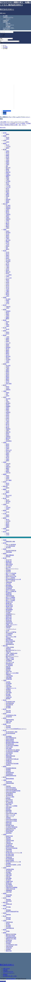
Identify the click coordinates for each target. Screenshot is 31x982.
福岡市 (7, 527)
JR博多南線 (9, 947)
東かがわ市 (9, 495)
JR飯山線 (8, 722)
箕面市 (7, 422)
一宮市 (7, 336)
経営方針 (8, 23)
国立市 (7, 188)
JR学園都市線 (9, 795)
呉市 (7, 506)
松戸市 (7, 243)
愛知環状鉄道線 (10, 744)
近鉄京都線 (9, 878)
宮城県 (4, 136)
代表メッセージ (10, 25)
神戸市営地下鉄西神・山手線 (13, 864)
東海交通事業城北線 (11, 737)
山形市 (7, 142)
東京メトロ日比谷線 (11, 573)
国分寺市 (8, 167)
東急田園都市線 (10, 644)
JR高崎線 (8, 706)
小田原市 (8, 214)
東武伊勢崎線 (9, 609)
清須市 (7, 344)
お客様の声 (6, 20)
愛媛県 (4, 489)
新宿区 (7, 200)
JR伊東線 (8, 769)
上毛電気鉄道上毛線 (11, 715)
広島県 (4, 504)
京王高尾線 (9, 635)
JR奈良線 (8, 899)
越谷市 (7, 294)
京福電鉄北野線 (10, 869)
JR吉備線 (8, 919)
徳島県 (4, 913)
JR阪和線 (8, 786)
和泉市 (7, 435)
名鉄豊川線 (9, 760)
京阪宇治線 (9, 875)
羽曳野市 (8, 429)
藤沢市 (7, 223)
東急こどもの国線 (10, 574)
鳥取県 (4, 510)
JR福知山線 (9, 857)
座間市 (7, 216)
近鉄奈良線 (9, 901)
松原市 (7, 418)
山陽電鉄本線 (9, 843)
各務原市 (8, 389)
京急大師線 (9, 677)
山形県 (4, 140)
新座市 (7, 258)
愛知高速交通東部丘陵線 (12, 742)
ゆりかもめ (9, 559)
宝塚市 (7, 448)
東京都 (4, 149)
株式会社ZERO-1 (7, 9)
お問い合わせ (6, 29)
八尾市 (7, 421)
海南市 (7, 487)
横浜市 (7, 213)
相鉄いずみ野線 (10, 657)
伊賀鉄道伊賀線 (10, 783)
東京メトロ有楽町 (10, 600)
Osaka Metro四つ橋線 (11, 813)
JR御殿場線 (9, 679)
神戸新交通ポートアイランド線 (14, 852)
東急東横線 (9, 626)
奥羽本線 (8, 556)
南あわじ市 (9, 450)
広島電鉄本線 (9, 922)
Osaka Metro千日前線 (11, 821)
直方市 (7, 522)
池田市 (7, 404)
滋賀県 (4, 474)
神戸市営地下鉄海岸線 (11, 848)
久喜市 (7, 276)
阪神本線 (8, 798)
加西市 (7, 460)
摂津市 (7, 433)
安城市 (7, 338)
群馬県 (4, 309)
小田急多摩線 (9, 676)
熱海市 (7, 377)
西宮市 (7, 445)
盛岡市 (7, 134)
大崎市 (7, 139)
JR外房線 (8, 695)
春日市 (7, 519)
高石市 (7, 439)
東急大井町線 (9, 564)
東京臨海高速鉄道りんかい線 (13, 579)
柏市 (7, 247)
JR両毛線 (8, 712)
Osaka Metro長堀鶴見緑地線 (13, 790)
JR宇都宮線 (9, 588)
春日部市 (8, 261)
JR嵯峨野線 (9, 890)
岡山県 (4, 498)
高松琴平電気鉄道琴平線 (12, 911)
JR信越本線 (9, 716)
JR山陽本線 (9, 845)
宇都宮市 (8, 306)
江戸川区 (8, 185)
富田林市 (8, 412)
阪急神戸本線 (9, 836)
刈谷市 (7, 362)
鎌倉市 (7, 226)
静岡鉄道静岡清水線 (11, 775)
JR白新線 (8, 725)
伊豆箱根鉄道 (9, 774)
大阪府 (4, 397)
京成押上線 (9, 697)
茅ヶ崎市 (8, 205)
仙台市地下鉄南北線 (11, 550)
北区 (7, 197)
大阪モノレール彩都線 (11, 805)
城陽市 (7, 468)
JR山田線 (8, 547)
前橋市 (7, 317)
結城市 (7, 300)
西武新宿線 (9, 615)
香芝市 (7, 483)
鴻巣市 (7, 255)
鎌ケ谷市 (8, 240)
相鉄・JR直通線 (10, 654)
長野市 (7, 332)
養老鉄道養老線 (10, 778)
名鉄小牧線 (9, 748)
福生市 (7, 182)
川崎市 (7, 228)
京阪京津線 (9, 892)
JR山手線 (8, 583)
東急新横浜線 (9, 663)
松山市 (7, 490)
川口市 (7, 288)
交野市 (7, 413)
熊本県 (4, 531)
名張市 (7, 395)
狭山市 (7, 264)
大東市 (7, 430)
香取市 (7, 249)
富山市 (7, 329)
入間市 (7, 262)
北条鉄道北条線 (10, 840)
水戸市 (7, 303)
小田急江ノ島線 (10, 659)
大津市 (7, 477)
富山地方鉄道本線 (10, 733)
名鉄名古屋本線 (10, 739)
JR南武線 (8, 648)
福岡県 (4, 518)
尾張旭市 (8, 347)
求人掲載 (5, 15)
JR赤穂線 (8, 863)
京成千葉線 (9, 692)
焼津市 (7, 380)
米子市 (7, 512)
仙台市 (7, 137)
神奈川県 (5, 203)
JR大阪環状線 (9, 793)
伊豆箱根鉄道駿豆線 (11, 768)
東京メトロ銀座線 (10, 577)
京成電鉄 (8, 682)
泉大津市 (8, 398)
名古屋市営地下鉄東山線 (12, 759)
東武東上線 (9, 561)
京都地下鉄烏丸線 (10, 889)
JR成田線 (8, 689)
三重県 (4, 391)
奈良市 (7, 484)
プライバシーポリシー (8, 973)
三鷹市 (7, 193)
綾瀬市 (7, 210)
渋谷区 (7, 196)
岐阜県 (4, 385)
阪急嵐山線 (9, 882)
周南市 (7, 515)
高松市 (7, 497)
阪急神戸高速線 (10, 846)
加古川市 (8, 451)
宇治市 (7, 465)
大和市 (7, 220)
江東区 (7, 179)
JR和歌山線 (9, 904)
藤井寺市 (8, 438)
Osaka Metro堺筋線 (11, 792)
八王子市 (8, 187)
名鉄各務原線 (9, 753)
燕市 (7, 323)
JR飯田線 (8, 765)
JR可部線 (8, 925)
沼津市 (7, 367)
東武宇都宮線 (9, 639)
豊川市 (7, 348)
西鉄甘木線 (9, 950)
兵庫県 (4, 442)
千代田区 (8, 181)
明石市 (7, 444)
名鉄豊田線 (9, 762)
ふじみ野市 (9, 274)
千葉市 (7, 238)
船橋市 (7, 241)
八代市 (7, 534)
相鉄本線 (8, 669)
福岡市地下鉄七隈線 (11, 938)
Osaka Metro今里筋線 (11, 819)
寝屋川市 (8, 432)
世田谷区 (8, 199)
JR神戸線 (8, 842)
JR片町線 (8, 879)
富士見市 (8, 259)
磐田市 (7, 376)
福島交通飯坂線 (10, 555)
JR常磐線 (8, 570)
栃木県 (4, 305)
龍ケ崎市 (8, 299)
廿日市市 (8, 507)
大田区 (7, 160)
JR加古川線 (9, 851)
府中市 (7, 152)
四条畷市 (8, 406)
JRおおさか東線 (10, 796)
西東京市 (8, 172)
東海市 (7, 358)
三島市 (7, 368)
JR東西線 (8, 818)
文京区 (7, 154)
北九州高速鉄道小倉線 (11, 944)
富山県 (4, 327)
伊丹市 (7, 447)
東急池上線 (9, 617)
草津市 (7, 478)
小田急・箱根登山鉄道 (11, 653)
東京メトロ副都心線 (11, 591)
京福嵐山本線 (9, 881)
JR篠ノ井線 (9, 721)
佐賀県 (4, 528)
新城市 (7, 341)
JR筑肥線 (8, 943)
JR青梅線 (8, 638)
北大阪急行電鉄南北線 (11, 827)
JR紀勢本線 (9, 781)
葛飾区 (7, 176)
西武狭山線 (9, 620)
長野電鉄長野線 (10, 719)
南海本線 (8, 808)
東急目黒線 (9, 562)
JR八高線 (8, 567)
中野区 (7, 178)
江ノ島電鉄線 (9, 665)
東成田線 (8, 698)
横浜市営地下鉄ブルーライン (13, 650)
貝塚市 (7, 407)
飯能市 (7, 293)
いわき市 (8, 146)
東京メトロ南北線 (10, 580)
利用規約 (5, 974)
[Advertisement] (15, 68)
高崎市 (7, 314)
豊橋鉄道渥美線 (10, 740)
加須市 (7, 282)
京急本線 (8, 627)
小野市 (7, 456)
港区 (7, 166)
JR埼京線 (8, 571)
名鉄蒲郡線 (9, 736)
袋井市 (7, 373)
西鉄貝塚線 (9, 941)
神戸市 (7, 457)
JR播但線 (8, 839)
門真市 (7, 410)
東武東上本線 (9, 606)
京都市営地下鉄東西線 (11, 887)
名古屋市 (8, 359)
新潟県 (4, 320)
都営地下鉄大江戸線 (11, 576)
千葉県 (4, 229)
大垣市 (7, 388)
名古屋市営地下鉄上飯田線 (13, 750)
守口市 (7, 426)
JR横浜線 (8, 674)
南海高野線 (9, 833)
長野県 (4, 330)
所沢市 (7, 256)
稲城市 (7, 161)
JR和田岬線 (9, 849)
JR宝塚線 (8, 837)
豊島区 (7, 169)
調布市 (7, 191)
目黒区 (7, 151)
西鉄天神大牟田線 (10, 935)
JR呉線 (8, 923)
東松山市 (8, 271)
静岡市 (7, 371)
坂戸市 (7, 253)
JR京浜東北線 (9, 704)
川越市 (7, 290)
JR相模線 (8, 668)
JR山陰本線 (9, 870)
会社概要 (8, 26)
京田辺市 (8, 463)
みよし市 (8, 342)
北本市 (7, 268)
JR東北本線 (9, 608)
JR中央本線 (9, 565)
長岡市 (7, 324)
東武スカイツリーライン (12, 568)
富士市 (7, 382)
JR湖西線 (8, 896)
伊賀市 (7, 392)
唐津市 (7, 530)
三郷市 (7, 291)
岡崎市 (7, 339)
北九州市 (8, 521)
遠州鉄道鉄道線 (10, 772)
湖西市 (7, 370)
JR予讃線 (8, 907)
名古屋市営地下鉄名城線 (12, 763)
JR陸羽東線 (9, 552)
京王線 (7, 630)
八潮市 (7, 267)
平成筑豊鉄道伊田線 (11, 937)
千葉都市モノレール (11, 688)
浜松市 (7, 374)
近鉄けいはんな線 (10, 814)
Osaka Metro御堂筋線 (11, 789)
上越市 (7, 326)
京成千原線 (9, 686)
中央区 (7, 184)
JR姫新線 (8, 866)
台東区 (7, 164)
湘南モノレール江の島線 (12, 673)
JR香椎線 (8, 949)
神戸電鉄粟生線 (10, 858)
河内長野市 (9, 441)
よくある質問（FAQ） (8, 28)
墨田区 (7, 202)
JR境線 (8, 931)
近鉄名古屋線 (9, 747)
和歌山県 (5, 486)
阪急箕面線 (9, 810)
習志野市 (8, 232)
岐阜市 (7, 386)
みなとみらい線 (10, 662)
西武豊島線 (9, 592)
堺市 (7, 400)
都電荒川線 (9, 594)
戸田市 (7, 281)
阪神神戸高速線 (10, 860)
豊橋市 (7, 352)
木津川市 (8, 472)
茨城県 (4, 297)
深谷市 (7, 287)
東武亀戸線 (9, 603)
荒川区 (7, 170)
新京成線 (8, 694)
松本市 (7, 333)
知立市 (7, 355)
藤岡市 (7, 318)
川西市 (7, 459)
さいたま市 (9, 277)
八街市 (7, 244)
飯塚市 (7, 524)
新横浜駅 (8, 666)
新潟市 (7, 321)
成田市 (7, 235)
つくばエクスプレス (11, 629)
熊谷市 (7, 279)
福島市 (7, 148)
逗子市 (7, 222)
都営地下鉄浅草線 (10, 589)
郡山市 (7, 145)
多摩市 (7, 163)
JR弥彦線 (8, 727)
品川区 (7, 157)
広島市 (7, 509)
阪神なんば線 (9, 801)
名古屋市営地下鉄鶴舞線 (12, 745)
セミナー (8, 18)
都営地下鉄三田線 (10, 598)
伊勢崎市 (8, 311)
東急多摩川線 (9, 623)
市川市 (7, 234)
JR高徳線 (8, 910)
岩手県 (4, 132)
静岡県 (4, 364)
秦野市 (7, 225)
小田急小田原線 (10, 647)
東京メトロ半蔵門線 (11, 632)
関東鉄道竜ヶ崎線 (10, 541)
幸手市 (7, 285)
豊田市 (7, 353)
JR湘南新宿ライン (10, 614)
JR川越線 (8, 707)
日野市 (7, 158)
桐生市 (7, 312)
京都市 (7, 469)
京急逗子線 (9, 671)
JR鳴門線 (8, 914)
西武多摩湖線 (9, 586)
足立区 (7, 190)
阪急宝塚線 (9, 824)
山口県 (4, 513)
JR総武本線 (9, 621)
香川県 (4, 493)
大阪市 (7, 401)
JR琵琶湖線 (9, 895)
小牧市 (7, 361)
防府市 (7, 516)
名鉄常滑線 (9, 757)
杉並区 (7, 173)
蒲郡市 (7, 350)
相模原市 (8, 219)
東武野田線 (9, 611)
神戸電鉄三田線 (10, 854)
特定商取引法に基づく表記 (10, 976)
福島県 (4, 143)
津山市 (7, 503)
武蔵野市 (8, 175)
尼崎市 (7, 453)
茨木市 (7, 416)
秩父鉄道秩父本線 (10, 701)
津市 (7, 394)
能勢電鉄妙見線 (10, 830)
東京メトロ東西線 (10, 597)
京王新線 (8, 612)
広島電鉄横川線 (10, 928)
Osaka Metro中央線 (11, 828)
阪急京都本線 (9, 885)
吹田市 (7, 415)
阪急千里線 (9, 811)
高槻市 (7, 409)
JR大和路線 (9, 884)
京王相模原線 (9, 633)
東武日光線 (9, 618)
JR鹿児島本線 (9, 946)
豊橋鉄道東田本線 (10, 756)
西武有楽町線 (9, 605)
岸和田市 (8, 436)
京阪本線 (8, 876)
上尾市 (7, 296)
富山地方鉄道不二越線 (11, 731)
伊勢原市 (8, 208)
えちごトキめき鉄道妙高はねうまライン (16, 728)
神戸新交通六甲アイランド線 (13, 861)
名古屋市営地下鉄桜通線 (12, 751)
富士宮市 (8, 365)
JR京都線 (8, 872)
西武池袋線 (9, 585)
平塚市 (7, 217)
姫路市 (7, 454)
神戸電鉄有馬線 (10, 855)
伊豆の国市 (9, 383)
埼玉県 (4, 250)
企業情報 (5, 22)
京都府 (4, 462)
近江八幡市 (9, 480)
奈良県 (4, 481)
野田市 (7, 246)
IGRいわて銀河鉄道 (11, 544)
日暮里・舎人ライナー (11, 624)
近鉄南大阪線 (9, 831)
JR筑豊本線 (9, 940)
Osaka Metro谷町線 (11, 787)
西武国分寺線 (9, 602)
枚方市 (7, 419)
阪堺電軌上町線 (10, 825)
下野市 (7, 308)
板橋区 (7, 155)
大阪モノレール (10, 816)
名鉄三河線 (9, 754)
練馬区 (7, 194)
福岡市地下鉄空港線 (11, 934)
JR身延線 (8, 771)
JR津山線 (8, 917)
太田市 (7, 315)
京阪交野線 (9, 873)
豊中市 (7, 427)
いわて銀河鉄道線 (10, 546)
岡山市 (7, 500)
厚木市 (7, 211)
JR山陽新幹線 (9, 802)
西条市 (7, 492)
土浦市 (7, 302)
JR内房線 (8, 691)
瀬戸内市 (8, 501)
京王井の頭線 (9, 642)
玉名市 (7, 533)
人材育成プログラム (8, 17)
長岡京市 (8, 466)
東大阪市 (8, 403)
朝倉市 (7, 525)
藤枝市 (7, 379)
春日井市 (8, 356)
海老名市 (8, 207)
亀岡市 (7, 471)
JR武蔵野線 (9, 660)
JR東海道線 (9, 582)
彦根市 (7, 475)
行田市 (7, 265)
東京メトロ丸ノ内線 (11, 636)
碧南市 (7, 345)
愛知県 (4, 335)
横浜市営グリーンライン (12, 656)
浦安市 (7, 237)
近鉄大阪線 (9, 807)
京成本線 (8, 685)
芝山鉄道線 (9, 683)
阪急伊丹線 (9, 822)
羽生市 (7, 270)
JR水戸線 (8, 710)
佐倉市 (7, 231)
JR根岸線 (8, 651)
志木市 (7, 284)
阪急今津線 (9, 804)
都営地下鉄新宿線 (10, 641)
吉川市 (7, 252)
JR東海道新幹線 (10, 595)
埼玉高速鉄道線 (10, 703)
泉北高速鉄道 (9, 799)
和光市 (7, 273)
